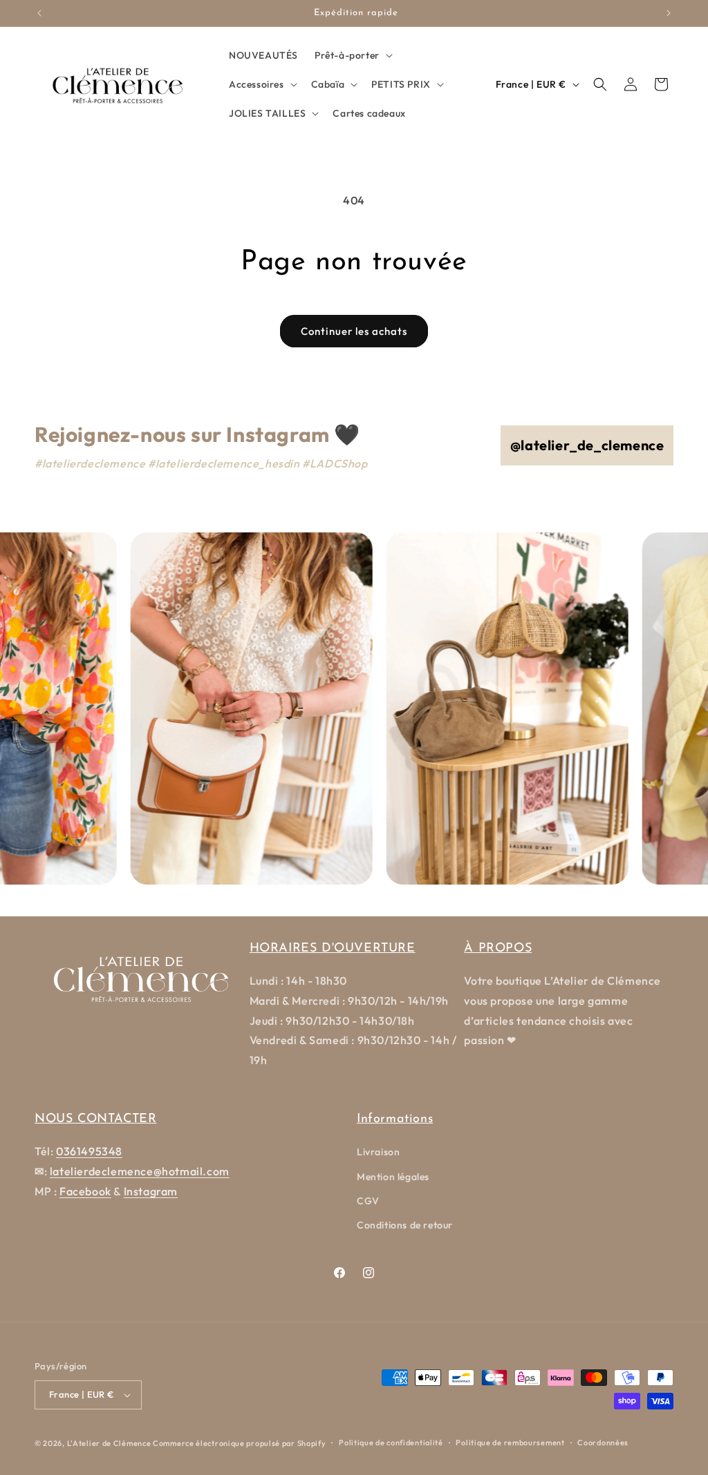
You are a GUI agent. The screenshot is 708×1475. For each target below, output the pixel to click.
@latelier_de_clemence (587, 445)
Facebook (85, 1191)
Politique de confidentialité (391, 1442)
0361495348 (89, 1151)
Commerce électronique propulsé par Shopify (239, 1443)
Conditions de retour (405, 1225)
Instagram (151, 1191)
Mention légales (393, 1176)
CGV (368, 1201)
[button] (352, 55)
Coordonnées (602, 1442)
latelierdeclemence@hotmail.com (140, 1171)
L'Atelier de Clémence (109, 1443)
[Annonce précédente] (39, 13)
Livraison (378, 1152)
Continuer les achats (354, 331)
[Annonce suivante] (668, 13)
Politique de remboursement (510, 1442)
